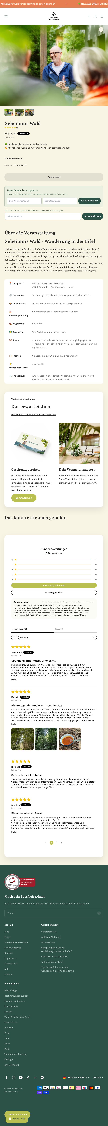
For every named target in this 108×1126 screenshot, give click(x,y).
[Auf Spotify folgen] (42, 1077)
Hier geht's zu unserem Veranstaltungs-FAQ (33, 414)
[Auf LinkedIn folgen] (35, 1077)
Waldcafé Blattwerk (51, 937)
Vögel (7, 1043)
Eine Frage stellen (54, 592)
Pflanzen (9, 1027)
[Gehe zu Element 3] (29, 112)
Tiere (6, 1038)
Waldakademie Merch (52, 962)
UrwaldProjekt (11, 1064)
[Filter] (14, 637)
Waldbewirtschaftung (15, 1054)
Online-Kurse (48, 942)
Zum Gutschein (24, 497)
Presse (7, 937)
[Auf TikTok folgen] (28, 1077)
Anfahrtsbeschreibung (62, 287)
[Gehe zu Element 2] (19, 112)
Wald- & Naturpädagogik (17, 1017)
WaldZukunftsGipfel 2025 (54, 956)
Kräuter (8, 1011)
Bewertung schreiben (54, 585)
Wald (6, 1048)
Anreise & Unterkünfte (16, 942)
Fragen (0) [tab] (59, 629)
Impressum (10, 958)
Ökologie (8, 1059)
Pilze (6, 1033)
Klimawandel (11, 1006)
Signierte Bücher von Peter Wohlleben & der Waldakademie (57, 969)
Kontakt (8, 953)
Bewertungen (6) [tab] (19, 629)
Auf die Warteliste (89, 201)
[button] (10, 128)
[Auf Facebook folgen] (6, 1077)
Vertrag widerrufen (17, 1114)
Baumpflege (10, 990)
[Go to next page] (62, 843)
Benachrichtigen (93, 216)
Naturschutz (10, 1022)
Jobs (6, 931)
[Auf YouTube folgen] (21, 1077)
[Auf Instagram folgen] (13, 1077)
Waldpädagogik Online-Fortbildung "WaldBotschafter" (56, 949)
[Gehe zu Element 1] (9, 112)
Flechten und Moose (14, 1001)
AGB (6, 969)
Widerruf (8, 974)
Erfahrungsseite (12, 947)
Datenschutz (11, 963)
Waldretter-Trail (49, 931)
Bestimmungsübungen (16, 995)
